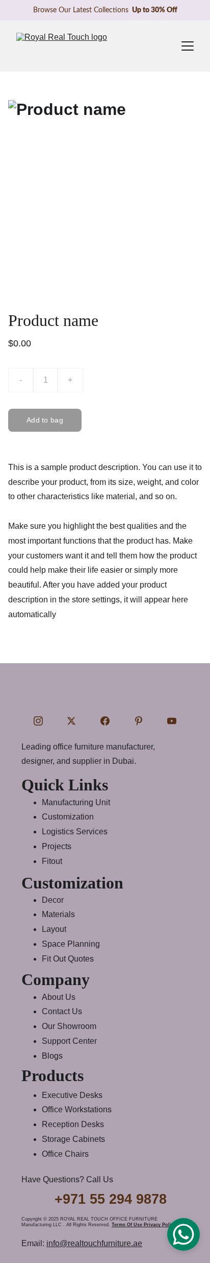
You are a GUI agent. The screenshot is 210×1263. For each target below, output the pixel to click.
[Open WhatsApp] (183, 1234)
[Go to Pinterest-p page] (138, 721)
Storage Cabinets (73, 1139)
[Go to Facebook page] (105, 721)
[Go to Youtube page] (171, 721)
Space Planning (71, 944)
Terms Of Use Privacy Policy (144, 1224)
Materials (58, 914)
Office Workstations (77, 1109)
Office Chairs (65, 1154)
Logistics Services (75, 831)
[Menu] (187, 46)
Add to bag (45, 420)
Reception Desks (73, 1124)
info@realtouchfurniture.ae (94, 1243)
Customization (68, 816)
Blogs (52, 1055)
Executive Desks (72, 1095)
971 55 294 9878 (115, 1199)
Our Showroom (69, 1026)
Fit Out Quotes (68, 958)
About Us (58, 997)
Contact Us (62, 1011)
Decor (53, 900)
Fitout (52, 861)
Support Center (69, 1041)
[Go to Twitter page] (71, 721)
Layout (54, 929)
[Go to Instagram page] (38, 721)
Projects (56, 846)
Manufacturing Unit (76, 802)
